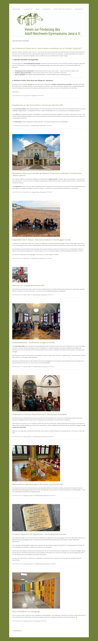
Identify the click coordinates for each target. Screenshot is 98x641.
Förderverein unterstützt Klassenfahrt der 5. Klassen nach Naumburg (39, 414)
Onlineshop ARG (79, 9)
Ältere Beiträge (16, 630)
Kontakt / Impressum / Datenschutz (62, 9)
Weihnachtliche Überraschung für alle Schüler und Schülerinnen (37, 484)
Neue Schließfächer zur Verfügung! (26, 611)
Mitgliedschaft (46, 9)
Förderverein (34, 95)
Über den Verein (16, 9)
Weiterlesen (16, 91)
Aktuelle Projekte (27, 9)
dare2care (30, 84)
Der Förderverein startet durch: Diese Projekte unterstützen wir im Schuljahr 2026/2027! (47, 48)
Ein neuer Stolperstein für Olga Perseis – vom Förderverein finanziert (39, 534)
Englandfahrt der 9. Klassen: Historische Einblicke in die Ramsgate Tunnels (41, 240)
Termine (37, 9)
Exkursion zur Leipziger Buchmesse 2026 (28, 285)
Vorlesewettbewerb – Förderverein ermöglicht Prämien (33, 342)
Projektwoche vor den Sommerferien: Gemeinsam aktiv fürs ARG (37, 105)
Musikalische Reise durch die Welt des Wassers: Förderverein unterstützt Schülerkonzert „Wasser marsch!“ (47, 174)
